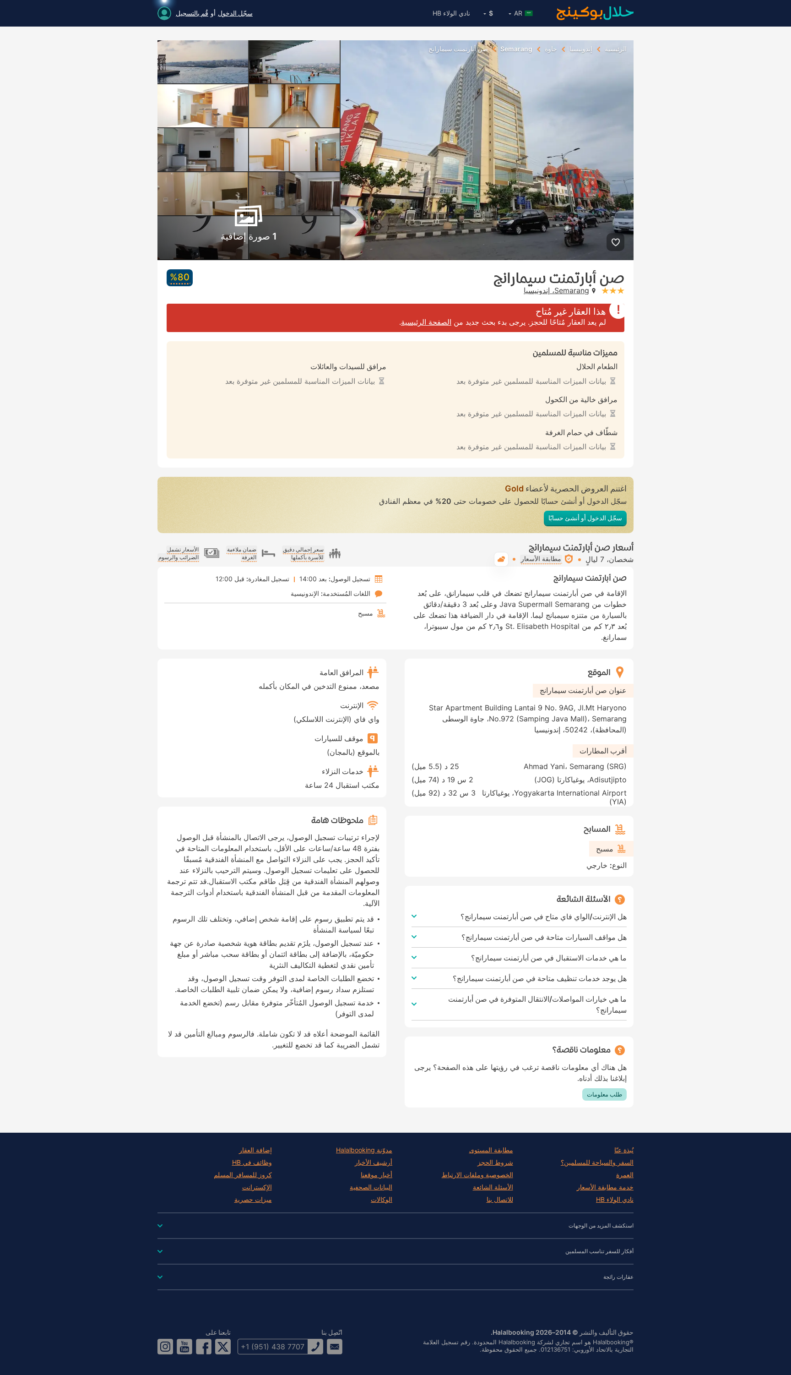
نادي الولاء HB (451, 13)
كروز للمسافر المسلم (243, 1175)
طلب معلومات (604, 1094)
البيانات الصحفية (371, 1187)
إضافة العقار (255, 1150)
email (334, 1346)
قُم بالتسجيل (192, 13)
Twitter (223, 1346)
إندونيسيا (580, 49)
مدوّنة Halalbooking (364, 1150)
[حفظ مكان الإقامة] (615, 242)
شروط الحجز (495, 1162)
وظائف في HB (252, 1162)
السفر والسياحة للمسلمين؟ (597, 1162)
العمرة (625, 1175)
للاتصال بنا (500, 1199)
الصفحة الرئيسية (426, 322)
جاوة (551, 49)
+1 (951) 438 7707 (272, 1346)
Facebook (203, 1346)
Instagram (165, 1346)
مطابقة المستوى (491, 1150)
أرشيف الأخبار (373, 1162)
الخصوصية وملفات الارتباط (477, 1175)
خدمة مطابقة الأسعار (605, 1187)
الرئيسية (616, 49)
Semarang (516, 49)
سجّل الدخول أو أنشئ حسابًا (585, 518)
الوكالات (381, 1199)
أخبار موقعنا (376, 1175)
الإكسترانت (257, 1187)
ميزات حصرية (253, 1199)
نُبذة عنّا (624, 1150)
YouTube (184, 1346)
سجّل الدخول (235, 13)
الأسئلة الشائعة (493, 1187)
